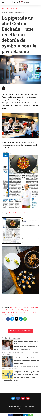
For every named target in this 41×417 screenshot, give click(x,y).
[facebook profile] (18, 398)
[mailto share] (16, 319)
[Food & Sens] (21, 1)
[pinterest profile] (23, 398)
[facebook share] (8, 319)
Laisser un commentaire (20, 331)
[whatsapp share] (25, 319)
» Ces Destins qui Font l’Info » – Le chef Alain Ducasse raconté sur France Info (26, 360)
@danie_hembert (15, 213)
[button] (10, 415)
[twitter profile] (13, 398)
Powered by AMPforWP (20, 409)
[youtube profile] (28, 398)
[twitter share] (12, 319)
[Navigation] (2, 2)
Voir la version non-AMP (27, 406)
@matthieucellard (29, 213)
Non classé (14, 8)
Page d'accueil (5, 8)
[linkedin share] (21, 319)
